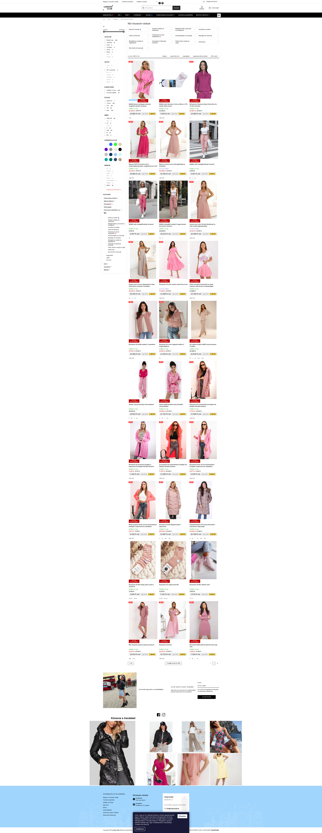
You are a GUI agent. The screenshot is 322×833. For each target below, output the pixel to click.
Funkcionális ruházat (110, 198)
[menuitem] (108, 15)
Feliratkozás (206, 697)
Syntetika (110, 77)
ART (109, 175)
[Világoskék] (115, 154)
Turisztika (110, 47)
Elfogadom (182, 816)
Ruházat (108, 215)
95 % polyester (112, 70)
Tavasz (110, 103)
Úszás (110, 49)
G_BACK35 (152, 113)
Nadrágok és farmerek (114, 237)
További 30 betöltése (173, 663)
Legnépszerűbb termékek (200, 56)
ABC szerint (214, 56)
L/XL (130, 118)
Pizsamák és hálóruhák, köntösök (114, 244)
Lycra (109, 65)
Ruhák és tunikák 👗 (113, 217)
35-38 (130, 598)
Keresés (176, 8)
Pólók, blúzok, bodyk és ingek (116, 247)
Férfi (105, 264)
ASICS (110, 178)
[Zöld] (115, 144)
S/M (109, 130)
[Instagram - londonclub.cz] (162, 3)
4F (109, 168)
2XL (199, 358)
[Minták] (120, 159)
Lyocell (110, 74)
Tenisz (110, 57)
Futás (109, 45)
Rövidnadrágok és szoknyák (116, 235)
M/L (109, 135)
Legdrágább (186, 56)
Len (109, 72)
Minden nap (112, 40)
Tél (109, 108)
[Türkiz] (106, 159)
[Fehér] (106, 144)
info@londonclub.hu (172, 808)
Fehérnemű (111, 249)
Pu (109, 67)
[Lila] (106, 149)
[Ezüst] (106, 154)
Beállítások (140, 829)
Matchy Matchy (108, 201)
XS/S (109, 125)
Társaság (111, 42)
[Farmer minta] (115, 159)
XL (195, 178)
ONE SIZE (111, 118)
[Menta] (120, 154)
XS (109, 123)
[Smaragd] (110, 159)
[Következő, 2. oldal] (214, 663)
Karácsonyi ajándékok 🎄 (112, 210)
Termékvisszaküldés (127, 1)
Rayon (110, 82)
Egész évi (110, 100)
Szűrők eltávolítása (113, 189)
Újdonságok (107, 207)
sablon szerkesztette (209, 830)
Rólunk (105, 807)
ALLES (110, 173)
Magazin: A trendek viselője (110, 1)
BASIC (110, 185)
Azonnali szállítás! (113, 92)
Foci (109, 54)
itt (148, 824)
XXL (202, 358)
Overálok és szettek (113, 227)
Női (105, 213)
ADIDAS (110, 171)
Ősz (110, 105)
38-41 (135, 598)
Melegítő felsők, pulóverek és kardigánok (116, 224)
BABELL (110, 183)
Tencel (110, 79)
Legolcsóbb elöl (174, 56)
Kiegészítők (109, 255)
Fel (132, 663)
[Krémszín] (115, 149)
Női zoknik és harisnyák (114, 252)
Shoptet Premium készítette (190, 830)
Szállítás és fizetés (142, 1)
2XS (109, 121)
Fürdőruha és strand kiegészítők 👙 (113, 232)
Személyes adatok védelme (111, 812)
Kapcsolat (106, 805)
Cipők (108, 257)
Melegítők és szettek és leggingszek (114, 240)
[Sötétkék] (110, 154)
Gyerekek (107, 267)
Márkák (106, 270)
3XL (170, 538)
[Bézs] (120, 144)
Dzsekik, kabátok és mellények (113, 220)
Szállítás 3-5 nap (113, 90)
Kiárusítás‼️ (108, 204)
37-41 (191, 598)
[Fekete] (120, 149)
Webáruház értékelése (109, 815)
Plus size (108, 260)
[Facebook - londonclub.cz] (160, 3)
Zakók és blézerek (113, 229)
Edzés (110, 52)
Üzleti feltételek (107, 810)
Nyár (110, 110)
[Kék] (110, 144)
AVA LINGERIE (112, 180)
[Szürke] (110, 149)
